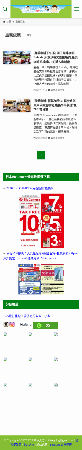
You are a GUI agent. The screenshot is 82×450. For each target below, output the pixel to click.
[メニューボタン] (77, 9)
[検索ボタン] (5, 9)
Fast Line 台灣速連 (61, 444)
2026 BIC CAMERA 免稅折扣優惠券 (29, 188)
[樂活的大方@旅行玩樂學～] (41, 9)
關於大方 (28, 444)
